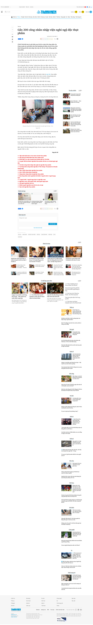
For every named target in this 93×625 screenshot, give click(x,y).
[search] (12, 12)
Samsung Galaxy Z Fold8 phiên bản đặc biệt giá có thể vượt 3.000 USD (77, 534)
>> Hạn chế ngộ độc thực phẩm (26, 187)
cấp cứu (19, 234)
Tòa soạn (52, 609)
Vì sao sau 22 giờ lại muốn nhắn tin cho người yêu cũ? (71, 455)
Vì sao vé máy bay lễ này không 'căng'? (69, 411)
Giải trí (54, 17)
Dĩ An (54, 234)
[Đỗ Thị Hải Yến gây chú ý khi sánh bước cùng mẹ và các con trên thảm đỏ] (66, 578)
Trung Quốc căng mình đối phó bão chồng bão (76, 333)
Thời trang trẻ (78, 17)
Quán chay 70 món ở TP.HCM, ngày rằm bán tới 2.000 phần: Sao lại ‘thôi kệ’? (71, 385)
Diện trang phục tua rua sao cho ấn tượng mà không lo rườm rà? (71, 584)
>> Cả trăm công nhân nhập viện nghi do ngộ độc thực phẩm (34, 165)
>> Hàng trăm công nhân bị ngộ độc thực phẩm (31, 174)
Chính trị (15, 17)
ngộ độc (48, 74)
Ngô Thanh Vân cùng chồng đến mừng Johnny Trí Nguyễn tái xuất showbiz (76, 422)
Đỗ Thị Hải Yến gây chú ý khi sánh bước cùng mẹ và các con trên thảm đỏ (77, 577)
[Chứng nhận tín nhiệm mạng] (61, 620)
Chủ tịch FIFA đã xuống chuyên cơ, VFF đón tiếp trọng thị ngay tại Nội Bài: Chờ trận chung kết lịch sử (71, 501)
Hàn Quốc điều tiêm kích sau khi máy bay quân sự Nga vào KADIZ (71, 345)
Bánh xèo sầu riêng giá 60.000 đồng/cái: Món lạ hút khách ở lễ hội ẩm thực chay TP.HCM (71, 390)
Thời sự (18, 17)
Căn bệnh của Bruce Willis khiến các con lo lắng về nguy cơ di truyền (71, 433)
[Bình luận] (12, 37)
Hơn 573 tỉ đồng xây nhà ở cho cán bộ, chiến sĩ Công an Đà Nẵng (71, 323)
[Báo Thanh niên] (16, 609)
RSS (48, 609)
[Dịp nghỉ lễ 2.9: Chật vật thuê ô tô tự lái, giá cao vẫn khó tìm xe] (66, 444)
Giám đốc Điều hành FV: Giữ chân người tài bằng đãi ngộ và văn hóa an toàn (70, 519)
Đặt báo (38, 609)
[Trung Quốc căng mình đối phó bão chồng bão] (66, 334)
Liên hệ (31, 7)
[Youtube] (85, 7)
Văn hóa (50, 17)
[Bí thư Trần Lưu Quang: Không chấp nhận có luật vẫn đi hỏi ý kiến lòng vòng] (66, 312)
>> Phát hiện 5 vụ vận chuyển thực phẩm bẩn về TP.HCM (33, 159)
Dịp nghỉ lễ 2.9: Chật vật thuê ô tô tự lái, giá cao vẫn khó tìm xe (77, 443)
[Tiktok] (89, 7)
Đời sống (30, 17)
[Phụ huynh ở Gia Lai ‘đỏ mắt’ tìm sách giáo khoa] (66, 466)
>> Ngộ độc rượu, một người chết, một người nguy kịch (33, 181)
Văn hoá (43, 600)
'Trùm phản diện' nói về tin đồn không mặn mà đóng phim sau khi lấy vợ (71, 428)
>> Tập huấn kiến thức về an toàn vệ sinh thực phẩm (32, 155)
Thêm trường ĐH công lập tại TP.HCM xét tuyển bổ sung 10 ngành (70, 472)
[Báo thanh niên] (46, 11)
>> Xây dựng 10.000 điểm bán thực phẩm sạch (31, 157)
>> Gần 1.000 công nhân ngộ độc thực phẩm (30, 170)
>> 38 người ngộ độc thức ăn (26, 183)
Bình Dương (25, 234)
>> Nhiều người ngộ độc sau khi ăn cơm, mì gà (30, 185)
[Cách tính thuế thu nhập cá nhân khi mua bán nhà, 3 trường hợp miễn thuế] (66, 356)
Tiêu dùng (73, 17)
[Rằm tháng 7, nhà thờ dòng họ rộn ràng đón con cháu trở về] (66, 379)
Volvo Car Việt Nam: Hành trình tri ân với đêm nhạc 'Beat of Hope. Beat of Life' (71, 567)
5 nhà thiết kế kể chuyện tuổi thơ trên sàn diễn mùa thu (71, 589)
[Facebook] (87, 7)
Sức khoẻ (28, 600)
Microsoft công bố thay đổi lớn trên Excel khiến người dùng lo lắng (71, 541)
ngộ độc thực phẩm (31, 234)
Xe (66, 17)
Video (69, 17)
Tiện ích (27, 7)
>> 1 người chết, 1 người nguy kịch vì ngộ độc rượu (32, 179)
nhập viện (50, 234)
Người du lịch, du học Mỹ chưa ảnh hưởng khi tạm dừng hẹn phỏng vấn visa (71, 477)
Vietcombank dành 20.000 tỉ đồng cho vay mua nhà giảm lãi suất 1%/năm (71, 368)
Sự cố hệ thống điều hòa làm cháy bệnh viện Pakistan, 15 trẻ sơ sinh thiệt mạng (70, 341)
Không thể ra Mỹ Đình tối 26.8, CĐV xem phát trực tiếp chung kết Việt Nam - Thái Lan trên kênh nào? (77, 488)
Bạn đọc (73, 598)
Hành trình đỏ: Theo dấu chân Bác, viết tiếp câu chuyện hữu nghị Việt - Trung (71, 450)
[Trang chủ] (11, 17)
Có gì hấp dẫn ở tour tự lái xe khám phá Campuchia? (77, 399)
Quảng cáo (43, 609)
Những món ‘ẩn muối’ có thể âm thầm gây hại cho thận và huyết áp (71, 524)
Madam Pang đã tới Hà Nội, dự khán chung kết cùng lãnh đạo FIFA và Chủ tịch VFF (71, 496)
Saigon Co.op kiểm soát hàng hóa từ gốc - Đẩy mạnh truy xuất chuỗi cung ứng (71, 363)
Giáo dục (43, 17)
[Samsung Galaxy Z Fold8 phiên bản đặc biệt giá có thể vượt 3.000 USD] (66, 535)
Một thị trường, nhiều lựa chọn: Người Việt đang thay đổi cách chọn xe (71, 562)
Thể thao (58, 17)
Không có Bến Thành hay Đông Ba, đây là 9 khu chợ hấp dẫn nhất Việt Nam (71, 407)
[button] (12, 27)
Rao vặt (73, 600)
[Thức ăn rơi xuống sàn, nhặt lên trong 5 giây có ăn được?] (66, 512)
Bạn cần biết (22, 7)
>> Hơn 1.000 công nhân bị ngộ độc (27, 172)
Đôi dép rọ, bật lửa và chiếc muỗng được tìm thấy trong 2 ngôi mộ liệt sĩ (70, 319)
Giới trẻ (38, 17)
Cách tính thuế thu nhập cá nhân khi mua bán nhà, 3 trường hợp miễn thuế (77, 357)
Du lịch (46, 17)
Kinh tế (26, 17)
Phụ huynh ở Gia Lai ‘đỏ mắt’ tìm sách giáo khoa (77, 464)
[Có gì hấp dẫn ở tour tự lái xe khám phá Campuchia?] (66, 401)
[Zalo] (91, 7)
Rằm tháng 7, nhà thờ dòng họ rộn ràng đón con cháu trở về (77, 377)
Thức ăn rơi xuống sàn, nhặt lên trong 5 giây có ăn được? (77, 511)
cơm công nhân (44, 234)
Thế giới (22, 17)
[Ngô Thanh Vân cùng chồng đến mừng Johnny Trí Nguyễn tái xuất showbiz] (66, 421)
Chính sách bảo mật (60, 609)
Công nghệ (63, 17)
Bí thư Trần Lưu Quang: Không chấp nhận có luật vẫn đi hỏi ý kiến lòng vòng (77, 311)
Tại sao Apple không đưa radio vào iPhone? (70, 545)
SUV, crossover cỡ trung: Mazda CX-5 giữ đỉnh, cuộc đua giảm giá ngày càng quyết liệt (77, 555)
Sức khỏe (35, 17)
